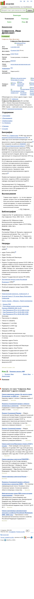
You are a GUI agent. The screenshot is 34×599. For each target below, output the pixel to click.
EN (21, 1)
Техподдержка (12, 531)
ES (28, 1)
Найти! (30, 10)
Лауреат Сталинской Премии (11, 413)
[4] (15, 251)
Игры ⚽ (25, 22)
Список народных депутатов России (14, 476)
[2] (8, 173)
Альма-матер (6, 68)
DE (24, 1)
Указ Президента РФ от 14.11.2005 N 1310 (16, 310)
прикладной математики (14, 109)
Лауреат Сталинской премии (11, 428)
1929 (18, 47)
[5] (14, 281)
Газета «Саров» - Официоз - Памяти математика (17, 301)
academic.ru (7, 3)
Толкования (9, 19)
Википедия (17, 15)
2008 (17, 50)
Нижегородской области (17, 146)
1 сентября (14, 47)
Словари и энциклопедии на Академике (16, 7)
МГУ (12, 68)
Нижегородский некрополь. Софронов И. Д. (15, 294)
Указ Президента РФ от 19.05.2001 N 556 (15, 312)
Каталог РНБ (7, 304)
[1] (33, 141)
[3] (6, 248)
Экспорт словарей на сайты (7, 537)
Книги (9, 22)
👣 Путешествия (4, 534)
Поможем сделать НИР (17, 371)
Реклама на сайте (20, 531)
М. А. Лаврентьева (12, 135)
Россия (16, 54)
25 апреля (13, 50)
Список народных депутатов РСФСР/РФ (15, 459)
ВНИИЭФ (13, 61)
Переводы (25, 19)
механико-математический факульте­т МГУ (15, 137)
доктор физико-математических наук (20, 64)
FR (31, 1)
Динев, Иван (27, 374)
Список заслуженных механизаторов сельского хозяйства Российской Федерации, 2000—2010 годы (17, 512)
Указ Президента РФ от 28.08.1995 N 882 (15, 314)
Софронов (15, 99)
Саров (12, 54)
